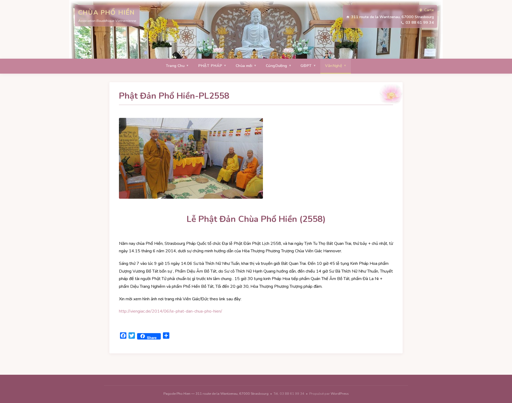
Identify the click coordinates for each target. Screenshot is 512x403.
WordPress (340, 393)
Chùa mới (244, 65)
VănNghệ (333, 65)
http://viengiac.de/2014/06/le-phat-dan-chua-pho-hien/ (170, 311)
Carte (429, 10)
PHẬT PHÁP (210, 65)
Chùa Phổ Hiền (106, 12)
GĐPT (306, 65)
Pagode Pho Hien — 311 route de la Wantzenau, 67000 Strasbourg (216, 393)
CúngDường (276, 65)
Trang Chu (175, 65)
